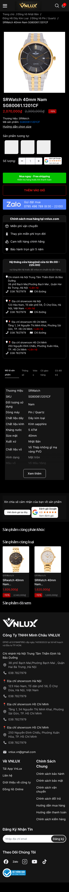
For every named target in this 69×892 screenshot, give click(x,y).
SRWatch (24, 118)
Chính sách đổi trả (48, 798)
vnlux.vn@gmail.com (22, 752)
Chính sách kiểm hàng (51, 819)
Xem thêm (34, 473)
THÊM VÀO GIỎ (34, 190)
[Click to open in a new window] (34, 62)
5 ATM (32, 430)
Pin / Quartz (36, 412)
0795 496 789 (33, 206)
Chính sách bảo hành (50, 773)
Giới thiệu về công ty (17, 782)
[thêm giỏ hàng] (17, 551)
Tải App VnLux (12, 768)
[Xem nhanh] (24, 551)
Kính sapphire (37, 424)
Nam (31, 404)
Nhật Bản (34, 441)
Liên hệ (7, 775)
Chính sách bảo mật (49, 780)
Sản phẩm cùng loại (18, 542)
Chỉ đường (40, 291)
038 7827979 (18, 291)
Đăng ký (58, 839)
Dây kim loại (36, 418)
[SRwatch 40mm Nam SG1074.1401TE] (16, 559)
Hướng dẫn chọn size (17, 126)
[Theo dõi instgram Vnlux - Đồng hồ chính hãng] (24, 862)
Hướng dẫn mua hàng (50, 805)
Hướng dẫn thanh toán (51, 812)
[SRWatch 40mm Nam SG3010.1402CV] (47, 559)
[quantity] (21, 161)
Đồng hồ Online (13, 789)
